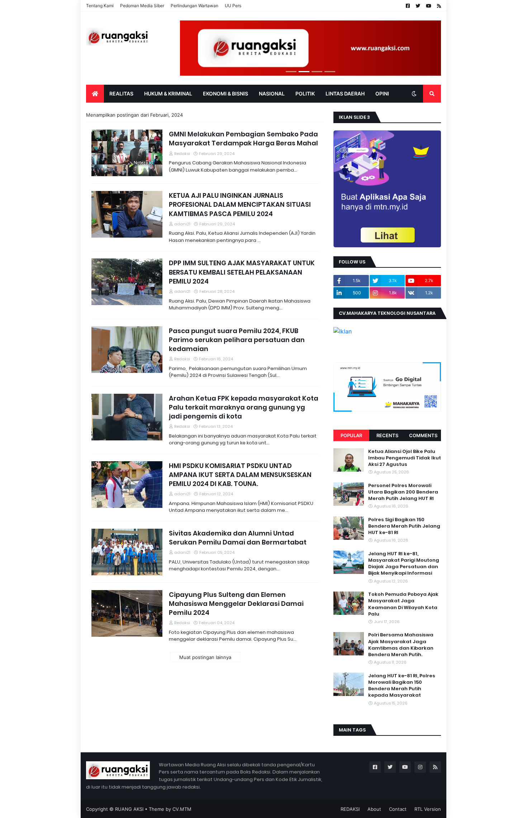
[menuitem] (95, 94)
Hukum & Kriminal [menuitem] (168, 93)
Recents (387, 435)
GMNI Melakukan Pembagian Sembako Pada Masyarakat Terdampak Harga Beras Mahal (243, 139)
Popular (351, 435)
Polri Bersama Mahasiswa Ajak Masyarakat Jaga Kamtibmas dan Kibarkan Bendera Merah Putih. (400, 645)
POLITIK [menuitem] (305, 93)
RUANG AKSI (129, 809)
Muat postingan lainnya (205, 657)
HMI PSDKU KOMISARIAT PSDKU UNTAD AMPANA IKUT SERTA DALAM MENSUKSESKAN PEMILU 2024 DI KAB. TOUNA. (240, 474)
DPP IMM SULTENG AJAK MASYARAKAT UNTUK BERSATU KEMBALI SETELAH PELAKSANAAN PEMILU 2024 (242, 271)
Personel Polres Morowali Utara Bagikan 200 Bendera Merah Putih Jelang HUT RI (403, 492)
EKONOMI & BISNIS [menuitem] (225, 93)
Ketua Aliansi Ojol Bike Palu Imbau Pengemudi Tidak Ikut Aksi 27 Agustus (404, 458)
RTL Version (427, 809)
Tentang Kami (100, 5)
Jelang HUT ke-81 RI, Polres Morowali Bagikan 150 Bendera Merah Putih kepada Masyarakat (401, 686)
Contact (398, 809)
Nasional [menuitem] (272, 93)
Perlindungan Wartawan (194, 5)
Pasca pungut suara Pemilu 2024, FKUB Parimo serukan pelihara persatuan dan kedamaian (237, 339)
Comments (423, 435)
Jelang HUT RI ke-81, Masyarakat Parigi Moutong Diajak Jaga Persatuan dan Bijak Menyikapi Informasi (403, 564)
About (374, 809)
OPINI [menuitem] (382, 93)
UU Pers (233, 5)
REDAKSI (350, 809)
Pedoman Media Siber (142, 5)
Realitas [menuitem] (121, 93)
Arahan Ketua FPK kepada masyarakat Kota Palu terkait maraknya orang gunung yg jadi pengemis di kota (243, 407)
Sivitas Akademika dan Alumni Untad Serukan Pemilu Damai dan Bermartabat (238, 538)
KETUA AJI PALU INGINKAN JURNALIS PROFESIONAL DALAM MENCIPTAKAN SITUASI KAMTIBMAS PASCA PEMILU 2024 (240, 204)
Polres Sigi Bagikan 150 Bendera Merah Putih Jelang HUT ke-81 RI (404, 526)
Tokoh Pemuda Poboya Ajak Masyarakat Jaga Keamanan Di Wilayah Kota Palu (403, 605)
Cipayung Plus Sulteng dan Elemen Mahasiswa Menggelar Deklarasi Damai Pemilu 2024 (236, 603)
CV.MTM (181, 809)
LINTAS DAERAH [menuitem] (345, 93)
